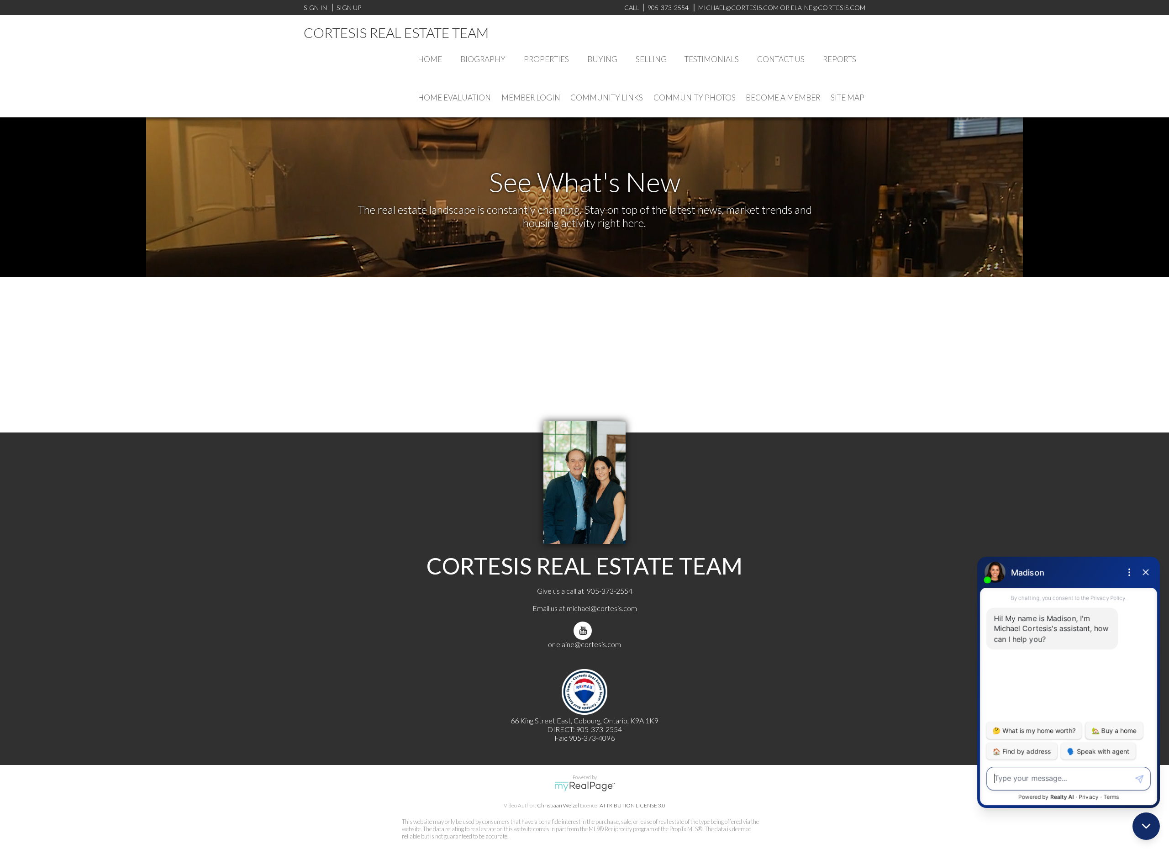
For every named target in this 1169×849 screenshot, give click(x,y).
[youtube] (584, 630)
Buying (602, 59)
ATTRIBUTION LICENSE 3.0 (632, 805)
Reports (839, 59)
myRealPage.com (585, 786)
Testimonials (712, 59)
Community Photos (694, 97)
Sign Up (349, 7)
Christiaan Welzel (558, 805)
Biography (483, 59)
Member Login (530, 97)
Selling (651, 59)
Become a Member (783, 97)
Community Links (606, 97)
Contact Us (781, 59)
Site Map (847, 97)
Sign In (315, 7)
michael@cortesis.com (738, 7)
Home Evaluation (454, 97)
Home (430, 59)
